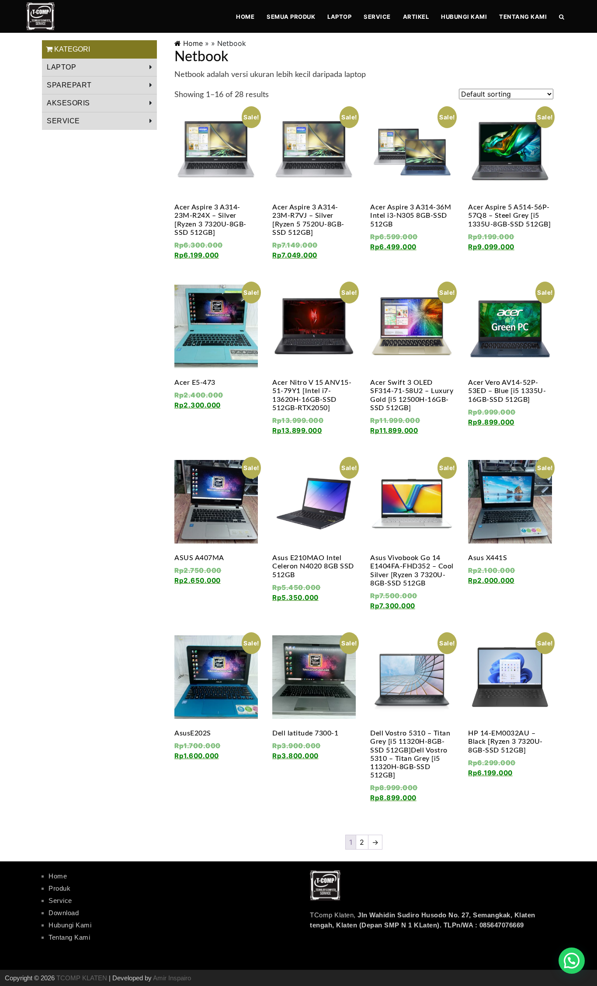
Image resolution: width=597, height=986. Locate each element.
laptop (339, 16)
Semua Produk (291, 16)
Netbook (201, 57)
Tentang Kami (523, 16)
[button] (572, 961)
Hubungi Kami (464, 16)
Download (64, 912)
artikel (416, 16)
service (63, 121)
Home (245, 16)
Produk (59, 888)
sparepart (69, 85)
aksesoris (68, 103)
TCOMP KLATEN (81, 978)
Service (377, 16)
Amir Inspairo (172, 978)
